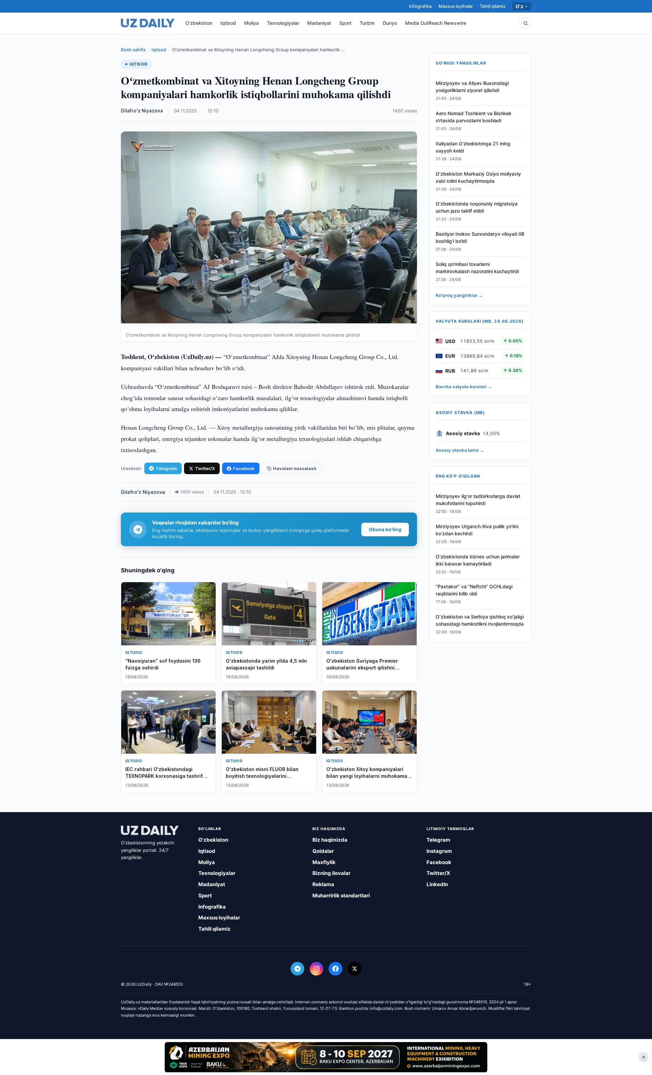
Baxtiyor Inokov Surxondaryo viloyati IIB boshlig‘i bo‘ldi (480, 237)
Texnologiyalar (283, 23)
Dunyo (390, 23)
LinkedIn (437, 884)
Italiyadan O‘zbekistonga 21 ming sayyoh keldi (473, 147)
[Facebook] (335, 968)
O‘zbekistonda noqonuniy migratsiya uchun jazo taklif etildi (477, 207)
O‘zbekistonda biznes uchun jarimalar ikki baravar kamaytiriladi (478, 560)
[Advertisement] (326, 1057)
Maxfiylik (324, 862)
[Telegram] (297, 968)
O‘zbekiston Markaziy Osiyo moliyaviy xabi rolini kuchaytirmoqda (478, 177)
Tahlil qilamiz (493, 6)
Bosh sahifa (133, 49)
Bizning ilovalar (331, 873)
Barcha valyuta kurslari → (464, 386)
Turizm (367, 23)
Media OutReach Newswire (435, 23)
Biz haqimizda (329, 840)
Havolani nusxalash (294, 468)
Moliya (251, 23)
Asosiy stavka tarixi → (460, 450)
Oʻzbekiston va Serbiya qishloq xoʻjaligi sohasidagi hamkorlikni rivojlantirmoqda (480, 620)
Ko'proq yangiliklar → (459, 295)
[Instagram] (316, 968)
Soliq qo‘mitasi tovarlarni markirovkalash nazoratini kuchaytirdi (477, 267)
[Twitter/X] (354, 968)
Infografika (420, 6)
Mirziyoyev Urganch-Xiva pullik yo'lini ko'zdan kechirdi (477, 529)
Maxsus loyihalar (455, 6)
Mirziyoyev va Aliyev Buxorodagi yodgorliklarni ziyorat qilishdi (472, 86)
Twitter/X (205, 468)
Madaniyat (319, 23)
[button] (525, 23)
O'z (519, 6)
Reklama (323, 884)
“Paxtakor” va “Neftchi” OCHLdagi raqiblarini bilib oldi (474, 590)
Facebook (244, 468)
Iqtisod (228, 23)
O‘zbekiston (198, 23)
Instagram (439, 851)
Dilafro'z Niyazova (142, 110)
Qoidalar (323, 851)
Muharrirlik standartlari (341, 895)
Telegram (166, 468)
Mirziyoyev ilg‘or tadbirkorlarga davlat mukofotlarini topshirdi (478, 499)
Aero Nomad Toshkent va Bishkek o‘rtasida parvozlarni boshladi (473, 116)
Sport (345, 23)
